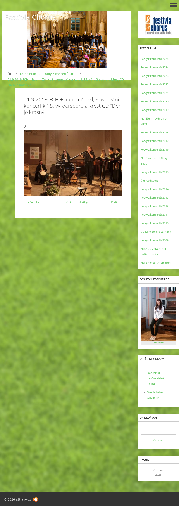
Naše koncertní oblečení (156, 263)
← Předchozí (33, 202)
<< (145, 472)
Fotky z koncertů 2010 (155, 223)
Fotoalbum (28, 74)
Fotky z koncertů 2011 (155, 215)
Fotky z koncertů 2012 (155, 206)
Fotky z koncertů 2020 (155, 101)
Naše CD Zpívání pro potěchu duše (153, 251)
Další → (116, 202)
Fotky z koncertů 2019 (59, 74)
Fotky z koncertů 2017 (155, 141)
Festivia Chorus (30, 17)
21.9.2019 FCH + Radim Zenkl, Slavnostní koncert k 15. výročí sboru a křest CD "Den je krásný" (66, 82)
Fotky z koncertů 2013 (155, 197)
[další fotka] (115, 163)
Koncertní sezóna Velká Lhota (155, 378)
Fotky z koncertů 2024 (155, 67)
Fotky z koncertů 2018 (155, 132)
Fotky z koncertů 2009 (155, 240)
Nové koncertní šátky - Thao (155, 160)
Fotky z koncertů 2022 (155, 84)
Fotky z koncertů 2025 (155, 59)
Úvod (10, 73)
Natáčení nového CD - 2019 (154, 121)
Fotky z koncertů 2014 (155, 189)
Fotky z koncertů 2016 (155, 149)
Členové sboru (150, 180)
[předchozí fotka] (31, 163)
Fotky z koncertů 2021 (155, 93)
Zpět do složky (77, 202)
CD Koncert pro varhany (156, 232)
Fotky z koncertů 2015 (155, 172)
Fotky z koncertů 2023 (155, 76)
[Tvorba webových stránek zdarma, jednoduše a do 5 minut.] (35, 499)
